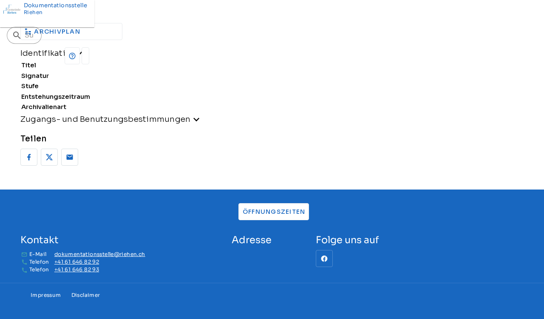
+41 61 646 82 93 (76, 269)
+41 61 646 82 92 (76, 262)
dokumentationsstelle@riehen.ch (99, 254)
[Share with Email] (70, 157)
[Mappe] (85, 55)
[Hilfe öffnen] (72, 55)
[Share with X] (49, 157)
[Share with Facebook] (29, 157)
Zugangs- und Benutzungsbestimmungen (105, 119)
